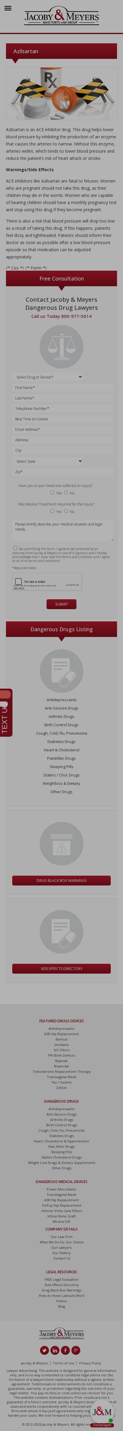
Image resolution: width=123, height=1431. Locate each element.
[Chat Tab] (61, 715)
